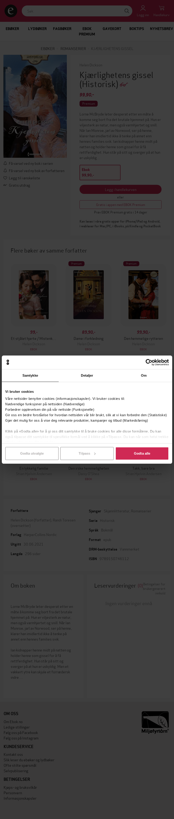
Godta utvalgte (32, 453)
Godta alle (142, 453)
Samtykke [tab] (30, 375)
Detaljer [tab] (87, 375)
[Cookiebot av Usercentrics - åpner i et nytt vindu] (149, 362)
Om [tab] (144, 375)
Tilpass (84, 453)
